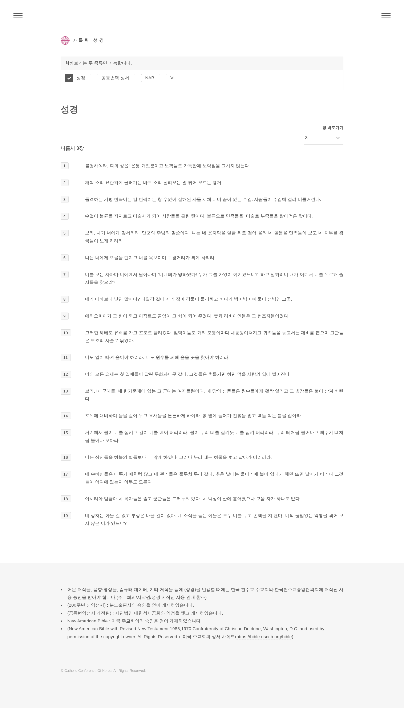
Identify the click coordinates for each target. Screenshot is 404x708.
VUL (174, 77)
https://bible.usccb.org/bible (264, 636)
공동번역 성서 (115, 77)
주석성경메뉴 (18, 16)
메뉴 (386, 16)
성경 (80, 77)
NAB (149, 77)
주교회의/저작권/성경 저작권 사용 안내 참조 (161, 597)
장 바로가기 (332, 127)
